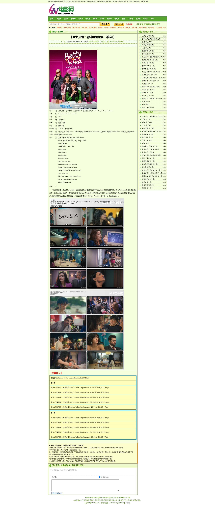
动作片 (66, 19)
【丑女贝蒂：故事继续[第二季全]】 (92, 37)
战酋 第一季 (146, 102)
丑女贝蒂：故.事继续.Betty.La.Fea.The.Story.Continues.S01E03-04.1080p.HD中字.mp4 (82, 422)
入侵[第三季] (146, 48)
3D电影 (145, 19)
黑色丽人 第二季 (147, 84)
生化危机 (135, 27)
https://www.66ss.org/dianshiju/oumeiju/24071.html (73, 378)
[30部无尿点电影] (134, 1)
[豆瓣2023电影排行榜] (88, 1)
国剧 (123, 19)
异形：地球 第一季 (148, 107)
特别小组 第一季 (147, 137)
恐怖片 (80, 19)
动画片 (116, 19)
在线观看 (129, 24)
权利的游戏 (143, 27)
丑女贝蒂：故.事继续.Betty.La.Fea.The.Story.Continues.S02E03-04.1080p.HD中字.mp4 (82, 392)
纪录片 (102, 19)
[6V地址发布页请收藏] (55, 1)
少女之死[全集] (147, 140)
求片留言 (139, 24)
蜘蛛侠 (59, 27)
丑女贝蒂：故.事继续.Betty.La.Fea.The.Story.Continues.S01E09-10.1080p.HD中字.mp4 (82, 437)
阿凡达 (128, 27)
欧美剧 (138, 19)
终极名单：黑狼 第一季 (149, 146)
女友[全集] (145, 143)
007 (164, 27)
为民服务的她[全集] (148, 90)
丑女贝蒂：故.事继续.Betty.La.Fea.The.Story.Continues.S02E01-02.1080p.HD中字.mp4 (82, 388)
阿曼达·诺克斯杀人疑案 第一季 (152, 176)
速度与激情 (93, 27)
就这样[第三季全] (148, 51)
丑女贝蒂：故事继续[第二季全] (152, 78)
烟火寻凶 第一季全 (148, 96)
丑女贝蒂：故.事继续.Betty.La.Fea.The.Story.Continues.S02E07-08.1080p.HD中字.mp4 (82, 402)
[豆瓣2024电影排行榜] (103, 1)
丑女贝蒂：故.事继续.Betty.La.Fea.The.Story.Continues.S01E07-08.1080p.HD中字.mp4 (82, 432)
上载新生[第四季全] (148, 36)
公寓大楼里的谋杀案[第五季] (151, 39)
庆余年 (100, 27)
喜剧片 (59, 19)
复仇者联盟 (76, 27)
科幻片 (87, 19)
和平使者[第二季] (148, 54)
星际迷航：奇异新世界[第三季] (152, 57)
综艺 (152, 19)
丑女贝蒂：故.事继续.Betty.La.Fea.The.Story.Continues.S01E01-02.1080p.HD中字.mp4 (82, 418)
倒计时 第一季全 (147, 93)
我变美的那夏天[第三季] (150, 60)
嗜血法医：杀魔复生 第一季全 (152, 99)
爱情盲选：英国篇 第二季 (150, 81)
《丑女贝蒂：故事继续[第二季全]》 (77, 42)
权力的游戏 (67, 27)
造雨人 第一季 (146, 182)
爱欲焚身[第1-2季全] (149, 69)
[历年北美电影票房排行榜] (72, 1)
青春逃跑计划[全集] (148, 179)
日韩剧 (131, 19)
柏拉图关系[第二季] (148, 66)
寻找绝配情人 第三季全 (149, 75)
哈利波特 (151, 27)
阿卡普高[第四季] (148, 45)
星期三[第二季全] (148, 63)
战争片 (95, 19)
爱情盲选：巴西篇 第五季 (150, 149)
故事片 (109, 19)
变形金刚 (113, 27)
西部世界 (121, 27)
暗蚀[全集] (145, 105)
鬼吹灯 (106, 27)
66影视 (127, 503)
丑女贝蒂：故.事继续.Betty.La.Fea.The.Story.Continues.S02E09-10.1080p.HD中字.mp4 (82, 407)
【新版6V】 (144, 1)
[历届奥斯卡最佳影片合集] (119, 1)
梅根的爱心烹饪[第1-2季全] (151, 87)
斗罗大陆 (159, 27)
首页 (51, 19)
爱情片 (73, 19)
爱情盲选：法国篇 (148, 152)
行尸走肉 (84, 27)
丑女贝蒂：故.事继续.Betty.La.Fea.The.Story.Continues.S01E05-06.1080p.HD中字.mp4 (82, 427)
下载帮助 (147, 24)
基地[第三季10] (147, 42)
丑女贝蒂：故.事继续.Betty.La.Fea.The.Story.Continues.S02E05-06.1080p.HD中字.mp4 (82, 397)
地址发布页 (155, 24)
